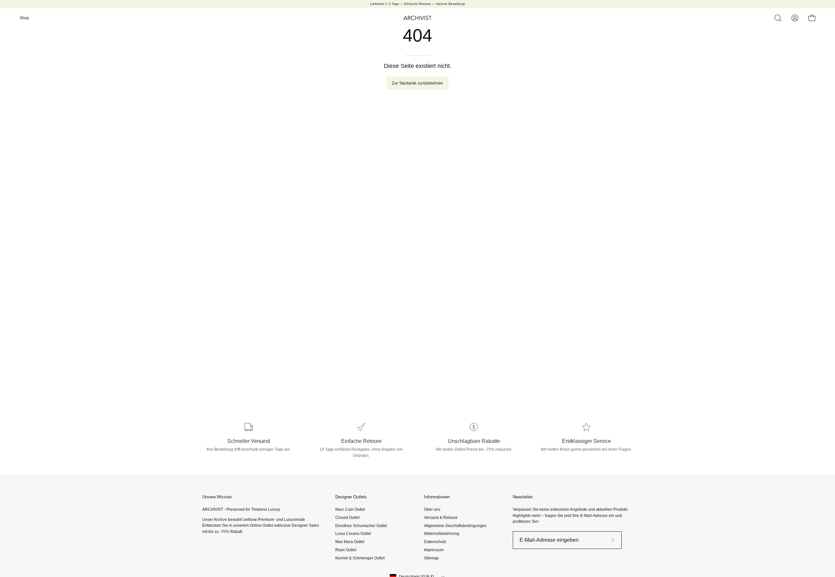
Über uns (432, 509)
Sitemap (431, 557)
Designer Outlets (351, 496)
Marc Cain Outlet (350, 509)
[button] (778, 18)
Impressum (434, 550)
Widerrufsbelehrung (441, 533)
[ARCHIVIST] (417, 18)
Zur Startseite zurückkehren (417, 83)
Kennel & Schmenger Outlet (360, 557)
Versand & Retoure (441, 517)
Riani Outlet (345, 550)
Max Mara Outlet (349, 541)
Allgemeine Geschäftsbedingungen (455, 525)
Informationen (437, 496)
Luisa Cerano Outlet (353, 533)
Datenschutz (435, 541)
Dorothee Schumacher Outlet (361, 525)
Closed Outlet (347, 517)
